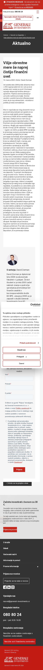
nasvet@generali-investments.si (16, 601)
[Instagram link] (13, 587)
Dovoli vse (21, 350)
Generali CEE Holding (11, 650)
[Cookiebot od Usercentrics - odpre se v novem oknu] (30, 305)
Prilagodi (20, 357)
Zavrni (21, 363)
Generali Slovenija (10, 652)
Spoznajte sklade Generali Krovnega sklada (18, 18)
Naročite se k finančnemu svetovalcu (19, 641)
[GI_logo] (17, 25)
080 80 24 (12, 614)
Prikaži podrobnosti (28, 343)
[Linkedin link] (9, 587)
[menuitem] (18, 11)
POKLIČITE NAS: (13, 12)
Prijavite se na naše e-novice (16, 581)
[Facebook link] (5, 587)
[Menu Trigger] (38, 12)
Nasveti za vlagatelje (17, 35)
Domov (6, 35)
